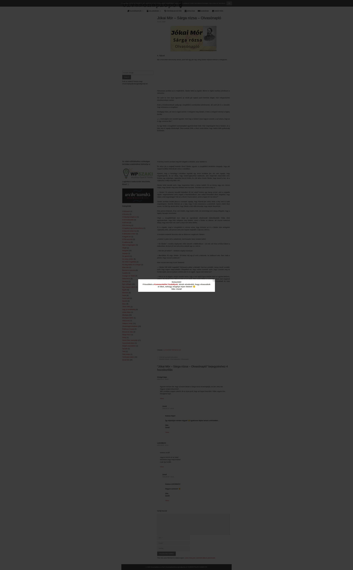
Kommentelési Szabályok (166, 284)
